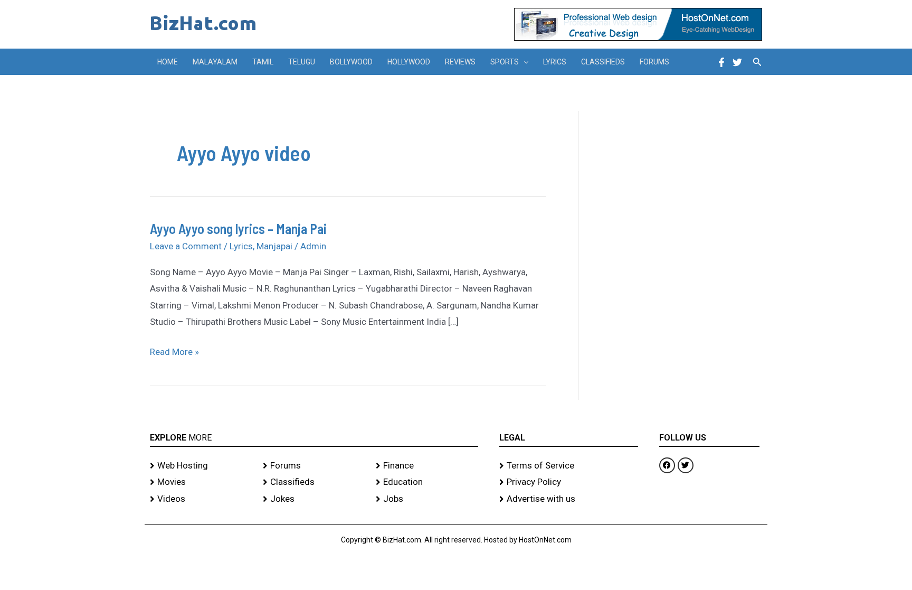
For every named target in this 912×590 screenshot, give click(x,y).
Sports (504, 62)
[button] (523, 62)
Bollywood (351, 62)
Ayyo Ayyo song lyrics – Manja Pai (238, 228)
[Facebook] (721, 62)
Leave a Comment (186, 246)
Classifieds (603, 62)
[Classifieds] (314, 482)
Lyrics (554, 62)
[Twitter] (737, 62)
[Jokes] (314, 499)
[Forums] (314, 465)
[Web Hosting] (201, 465)
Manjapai (274, 246)
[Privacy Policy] (568, 482)
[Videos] (201, 499)
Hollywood (408, 62)
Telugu (301, 62)
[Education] (427, 482)
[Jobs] (427, 499)
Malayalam (215, 62)
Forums (654, 62)
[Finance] (427, 465)
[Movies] (201, 482)
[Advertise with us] (568, 499)
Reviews (460, 62)
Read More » (174, 350)
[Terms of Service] (568, 465)
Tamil (262, 62)
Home (167, 62)
